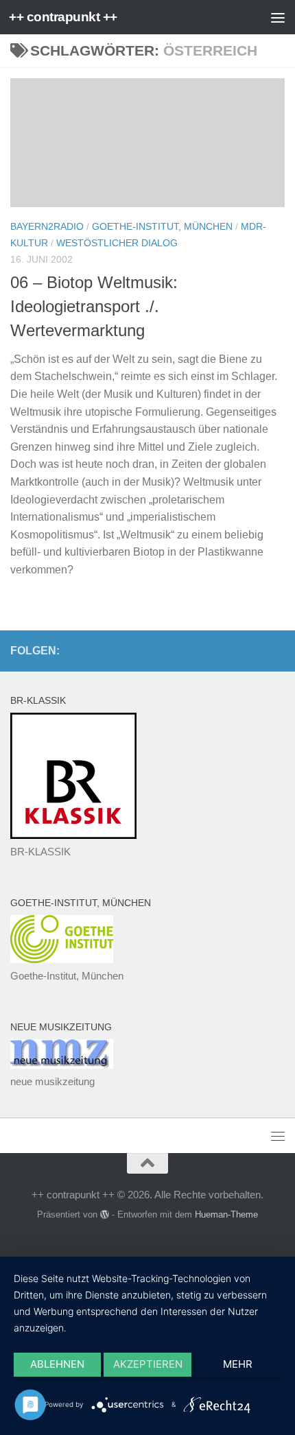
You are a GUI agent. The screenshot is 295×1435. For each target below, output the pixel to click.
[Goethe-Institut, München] (61, 959)
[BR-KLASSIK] (73, 835)
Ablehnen (57, 1364)
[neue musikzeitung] (61, 1065)
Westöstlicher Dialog (117, 242)
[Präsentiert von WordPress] (104, 1214)
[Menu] (278, 17)
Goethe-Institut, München (162, 226)
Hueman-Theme (226, 1214)
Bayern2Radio (47, 226)
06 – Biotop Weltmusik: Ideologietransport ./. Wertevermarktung (94, 307)
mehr (237, 1364)
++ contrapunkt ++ (63, 17)
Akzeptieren (147, 1364)
